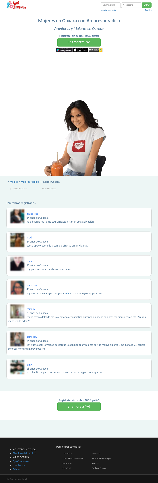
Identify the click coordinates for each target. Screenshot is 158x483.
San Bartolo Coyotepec (101, 458)
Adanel (16, 469)
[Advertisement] (79, 75)
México (14, 182)
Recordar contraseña (108, 10)
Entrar (147, 5)
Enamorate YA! (79, 42)
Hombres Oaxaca (20, 189)
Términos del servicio (24, 453)
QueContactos (21, 461)
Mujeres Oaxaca (49, 189)
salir (66, 293)
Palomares (67, 463)
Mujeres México (30, 182)
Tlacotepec (67, 454)
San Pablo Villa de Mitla (72, 458)
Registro (148, 10)
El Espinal (66, 468)
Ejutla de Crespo (99, 468)
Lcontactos (19, 465)
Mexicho (95, 463)
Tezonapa (96, 454)
